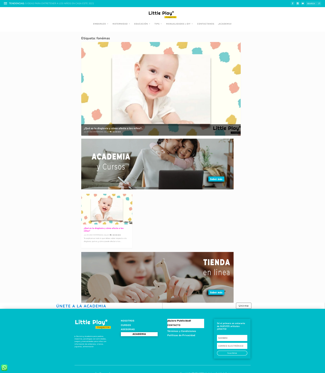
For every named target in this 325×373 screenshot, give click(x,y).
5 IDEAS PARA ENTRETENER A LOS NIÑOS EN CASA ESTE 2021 (59, 3)
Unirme (244, 305)
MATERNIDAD (120, 24)
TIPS (157, 24)
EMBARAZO (99, 24)
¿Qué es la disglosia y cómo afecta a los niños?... (113, 128)
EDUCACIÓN (141, 24)
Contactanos (205, 24)
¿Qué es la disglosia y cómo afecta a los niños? (104, 229)
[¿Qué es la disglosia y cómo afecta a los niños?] (106, 209)
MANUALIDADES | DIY (178, 24)
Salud (106, 132)
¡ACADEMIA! (225, 24)
